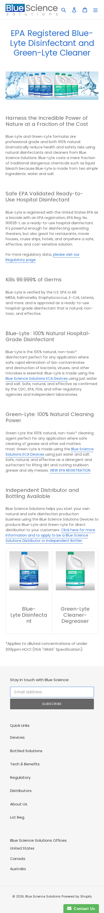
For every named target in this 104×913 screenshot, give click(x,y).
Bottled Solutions (26, 750)
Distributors (21, 790)
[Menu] (95, 9)
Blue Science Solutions (43, 896)
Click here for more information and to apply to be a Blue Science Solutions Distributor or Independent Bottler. (50, 535)
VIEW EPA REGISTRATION (70, 470)
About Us (18, 804)
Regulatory (20, 777)
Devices (17, 737)
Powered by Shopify (77, 896)
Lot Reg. (17, 817)
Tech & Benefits (25, 764)
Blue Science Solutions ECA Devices (37, 378)
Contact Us (83, 908)
